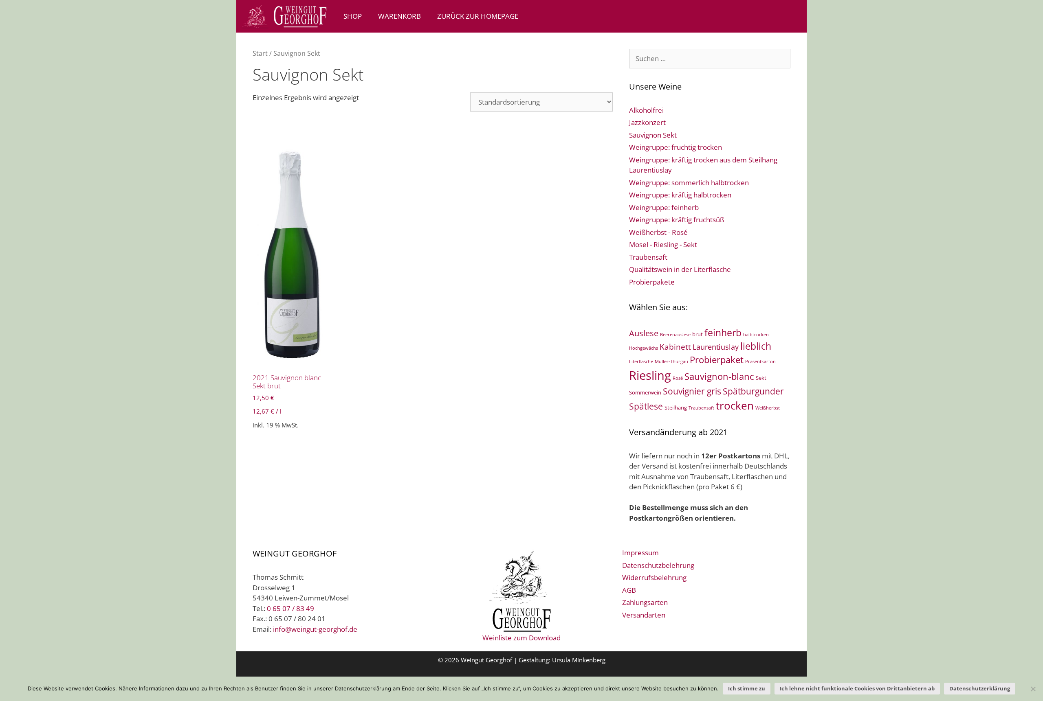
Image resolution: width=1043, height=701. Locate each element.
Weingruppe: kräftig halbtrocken (680, 194)
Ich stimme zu (746, 688)
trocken (735, 405)
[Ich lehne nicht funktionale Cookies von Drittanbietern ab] (1033, 689)
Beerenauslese (675, 334)
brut (697, 334)
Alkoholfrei (646, 110)
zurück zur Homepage (477, 16)
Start (260, 53)
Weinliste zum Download (521, 637)
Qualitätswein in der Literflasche (680, 269)
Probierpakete (652, 282)
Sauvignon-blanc (719, 376)
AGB (629, 590)
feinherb (723, 332)
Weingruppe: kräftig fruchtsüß (676, 219)
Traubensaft (648, 257)
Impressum (640, 552)
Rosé (678, 378)
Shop (352, 16)
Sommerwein (645, 392)
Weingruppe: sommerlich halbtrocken (689, 182)
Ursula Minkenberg (578, 660)
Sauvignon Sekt (653, 135)
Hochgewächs (643, 348)
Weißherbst (767, 408)
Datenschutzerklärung (979, 688)
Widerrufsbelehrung (654, 577)
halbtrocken (756, 334)
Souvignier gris (692, 391)
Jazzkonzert (647, 122)
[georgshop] (285, 16)
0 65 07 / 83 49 (290, 608)
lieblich (755, 346)
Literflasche (641, 361)
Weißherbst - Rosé (658, 232)
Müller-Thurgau (671, 361)
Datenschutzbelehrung (658, 565)
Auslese (643, 333)
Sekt (761, 377)
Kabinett (675, 347)
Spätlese (646, 406)
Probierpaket (717, 360)
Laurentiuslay (716, 347)
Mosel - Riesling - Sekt (663, 244)
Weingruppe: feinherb (664, 207)
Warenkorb (399, 16)
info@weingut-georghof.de (315, 629)
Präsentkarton (760, 361)
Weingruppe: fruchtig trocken (675, 147)
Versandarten (643, 615)
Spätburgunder (753, 391)
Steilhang (676, 407)
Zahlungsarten (645, 602)
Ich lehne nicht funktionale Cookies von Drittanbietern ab (857, 688)
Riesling (650, 375)
